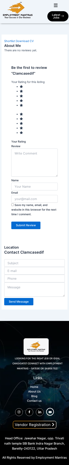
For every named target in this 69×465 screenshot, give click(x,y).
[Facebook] (29, 412)
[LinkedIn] (40, 412)
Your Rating (18, 141)
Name (15, 180)
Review (16, 146)
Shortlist (9, 41)
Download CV (25, 41)
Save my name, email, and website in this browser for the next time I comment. (33, 209)
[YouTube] (50, 412)
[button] (55, 5)
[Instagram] (19, 412)
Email (14, 192)
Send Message (19, 301)
